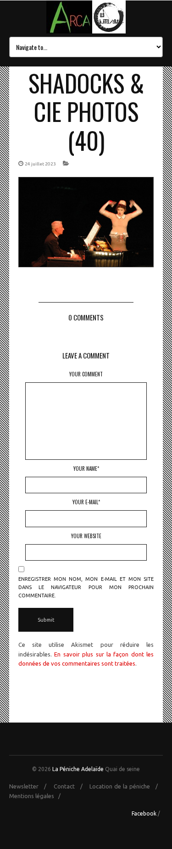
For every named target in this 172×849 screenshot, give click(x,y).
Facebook (144, 813)
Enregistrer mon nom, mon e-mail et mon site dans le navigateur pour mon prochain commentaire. (86, 587)
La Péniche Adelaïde (78, 769)
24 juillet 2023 (40, 163)
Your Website (86, 536)
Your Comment (86, 374)
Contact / (71, 786)
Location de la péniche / (126, 786)
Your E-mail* (86, 502)
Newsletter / (30, 786)
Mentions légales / (37, 796)
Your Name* (86, 468)
